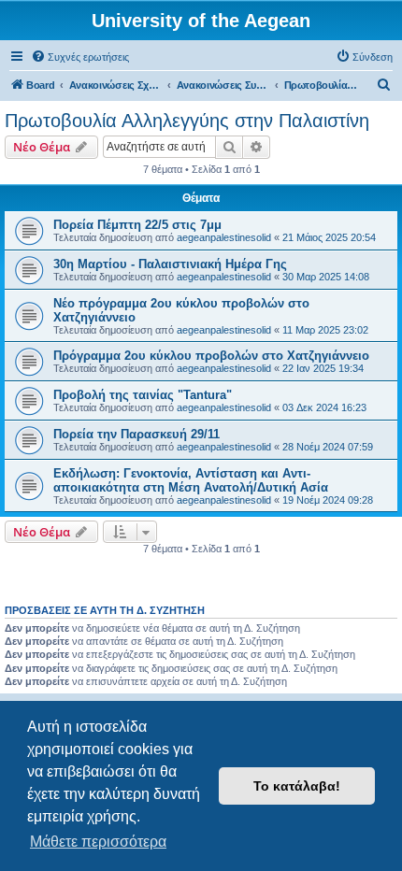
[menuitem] (80, 57)
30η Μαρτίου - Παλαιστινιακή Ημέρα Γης (170, 264)
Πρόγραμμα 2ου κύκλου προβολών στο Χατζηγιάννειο (211, 356)
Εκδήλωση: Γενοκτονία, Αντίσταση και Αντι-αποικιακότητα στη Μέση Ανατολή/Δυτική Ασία (190, 480)
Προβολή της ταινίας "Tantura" (142, 395)
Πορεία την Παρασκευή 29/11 (136, 434)
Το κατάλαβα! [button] (296, 785)
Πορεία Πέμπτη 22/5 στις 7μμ (137, 225)
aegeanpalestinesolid (224, 237)
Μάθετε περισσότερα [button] (98, 842)
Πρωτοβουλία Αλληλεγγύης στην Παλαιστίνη (187, 120)
